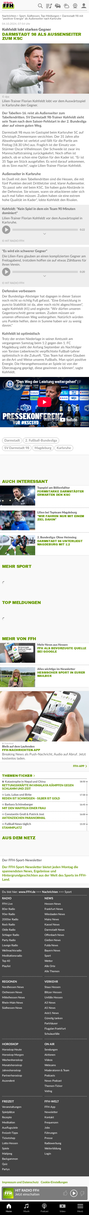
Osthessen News (12, 992)
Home (9, 1211)
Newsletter (51, 1112)
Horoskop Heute (12, 1049)
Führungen (50, 1133)
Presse (48, 1138)
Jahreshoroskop (11, 1070)
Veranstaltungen (11, 1107)
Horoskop (10, 1044)
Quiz (4, 1164)
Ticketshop (8, 1138)
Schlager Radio (10, 935)
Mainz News (51, 919)
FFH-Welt (51, 1101)
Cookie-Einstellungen (54, 1182)
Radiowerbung (52, 1143)
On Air (49, 1044)
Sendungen (51, 1049)
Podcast (44, 1211)
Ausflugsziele (10, 1128)
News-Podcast (53, 1081)
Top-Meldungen (50, 16)
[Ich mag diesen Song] (65, 1193)
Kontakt (49, 1117)
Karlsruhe (64, 448)
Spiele (5, 1148)
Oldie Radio (8, 930)
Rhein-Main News (12, 1002)
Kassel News (52, 924)
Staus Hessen (52, 987)
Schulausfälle (52, 1034)
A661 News (51, 1013)
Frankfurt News (53, 909)
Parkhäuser (51, 1023)
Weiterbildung (52, 1148)
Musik (26, 1211)
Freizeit (8, 1101)
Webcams (50, 1065)
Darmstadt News (54, 930)
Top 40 (6, 961)
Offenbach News (54, 935)
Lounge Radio (10, 945)
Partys (6, 1169)
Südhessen (33, 16)
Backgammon (10, 1159)
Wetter (66, 4)
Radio (6, 898)
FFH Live (7, 904)
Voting (48, 1091)
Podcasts (49, 1075)
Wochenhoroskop (12, 1060)
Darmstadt (12, 440)
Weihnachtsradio (12, 950)
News (48, 898)
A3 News (49, 1002)
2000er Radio (10, 919)
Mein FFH (84, 4)
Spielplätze (8, 1112)
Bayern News (52, 950)
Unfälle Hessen (53, 997)
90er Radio (8, 914)
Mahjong (7, 1153)
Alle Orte (49, 966)
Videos (48, 1060)
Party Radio (9, 940)
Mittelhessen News (13, 997)
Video (62, 1211)
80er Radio (8, 909)
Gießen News (52, 940)
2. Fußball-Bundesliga (41, 440)
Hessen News (52, 904)
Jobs (47, 1128)
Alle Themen (51, 971)
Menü (80, 1211)
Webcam (75, 4)
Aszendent (8, 1081)
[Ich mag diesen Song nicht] (81, 1193)
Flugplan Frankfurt (55, 1028)
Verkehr (51, 981)
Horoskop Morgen (13, 1055)
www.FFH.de (27, 892)
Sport (22, 16)
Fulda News (51, 945)
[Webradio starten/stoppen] (73, 1193)
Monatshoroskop (12, 1065)
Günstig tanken (53, 1018)
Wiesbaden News (54, 914)
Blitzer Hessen (53, 992)
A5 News (49, 1008)
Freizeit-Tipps (10, 1133)
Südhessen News (12, 1008)
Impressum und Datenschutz (20, 1182)
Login (47, 1153)
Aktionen (49, 1055)
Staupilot (58, 4)
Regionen (9, 981)
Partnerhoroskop (12, 1075)
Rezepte (7, 1117)
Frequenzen (51, 1122)
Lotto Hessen (10, 1143)
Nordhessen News (13, 987)
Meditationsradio (12, 956)
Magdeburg (43, 448)
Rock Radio (8, 924)
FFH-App (78, 766)
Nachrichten (9, 16)
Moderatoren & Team (56, 1070)
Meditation (8, 1122)
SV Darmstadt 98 (16, 448)
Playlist (49, 4)
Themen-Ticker (17, 776)
